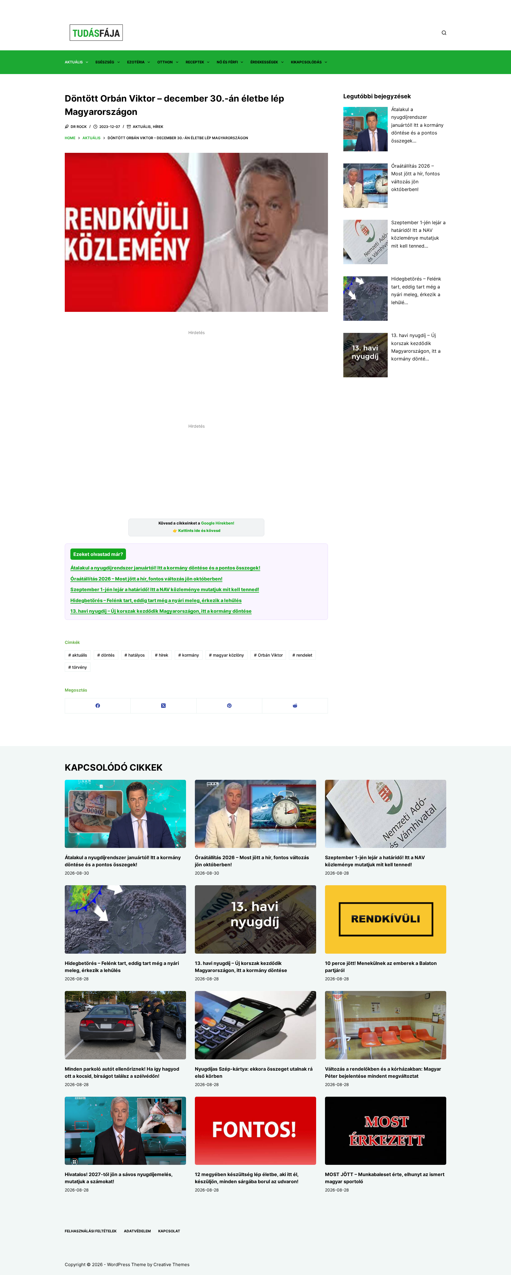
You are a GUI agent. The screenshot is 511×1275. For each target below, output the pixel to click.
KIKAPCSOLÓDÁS (306, 62)
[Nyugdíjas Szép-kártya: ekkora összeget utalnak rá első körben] (255, 1025)
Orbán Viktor (268, 654)
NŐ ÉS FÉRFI (227, 62)
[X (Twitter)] (163, 705)
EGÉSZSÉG (105, 62)
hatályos (134, 654)
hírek (161, 654)
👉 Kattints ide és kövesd (196, 530)
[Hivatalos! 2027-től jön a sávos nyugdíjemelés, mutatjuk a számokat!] (125, 1131)
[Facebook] (98, 705)
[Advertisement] (196, 378)
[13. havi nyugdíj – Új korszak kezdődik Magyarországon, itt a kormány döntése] (255, 919)
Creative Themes (171, 1264)
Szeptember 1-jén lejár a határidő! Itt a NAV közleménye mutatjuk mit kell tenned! (164, 589)
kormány (188, 654)
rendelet (302, 654)
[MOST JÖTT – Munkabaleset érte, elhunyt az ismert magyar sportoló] (385, 1131)
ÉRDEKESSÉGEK (264, 62)
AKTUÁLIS (74, 62)
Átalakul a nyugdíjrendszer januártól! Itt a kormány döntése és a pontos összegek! (165, 568)
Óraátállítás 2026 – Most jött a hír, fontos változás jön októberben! (146, 579)
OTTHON (165, 62)
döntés (106, 654)
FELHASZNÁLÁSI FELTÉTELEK (91, 1231)
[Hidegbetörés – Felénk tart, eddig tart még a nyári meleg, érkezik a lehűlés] (125, 919)
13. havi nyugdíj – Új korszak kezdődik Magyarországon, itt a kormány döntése (161, 611)
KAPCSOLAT (169, 1231)
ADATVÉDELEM (137, 1231)
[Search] (444, 33)
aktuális (77, 654)
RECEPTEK (195, 62)
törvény (77, 667)
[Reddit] (295, 705)
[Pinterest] (229, 705)
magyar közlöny (226, 654)
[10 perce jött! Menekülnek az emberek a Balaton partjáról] (385, 919)
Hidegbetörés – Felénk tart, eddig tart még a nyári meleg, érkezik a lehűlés (156, 600)
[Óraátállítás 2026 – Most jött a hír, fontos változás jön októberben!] (255, 814)
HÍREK (158, 126)
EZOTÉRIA (136, 62)
